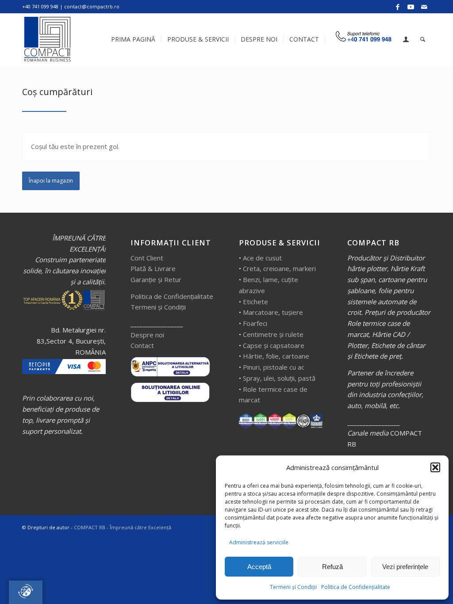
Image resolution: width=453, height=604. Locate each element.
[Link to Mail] (424, 6)
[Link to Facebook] (397, 6)
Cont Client (147, 257)
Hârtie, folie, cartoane (276, 356)
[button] (435, 467)
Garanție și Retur (156, 279)
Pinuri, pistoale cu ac (273, 367)
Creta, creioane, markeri (279, 268)
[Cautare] (423, 39)
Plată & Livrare (153, 268)
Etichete (255, 301)
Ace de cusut (262, 257)
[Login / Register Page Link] (406, 40)
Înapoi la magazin (51, 180)
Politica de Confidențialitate (355, 587)
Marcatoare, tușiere (273, 312)
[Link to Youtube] (410, 6)
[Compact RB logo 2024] (48, 39)
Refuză (332, 566)
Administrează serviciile (258, 542)
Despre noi (147, 334)
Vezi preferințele (405, 566)
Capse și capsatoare (273, 345)
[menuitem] (133, 39)
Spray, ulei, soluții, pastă (279, 378)
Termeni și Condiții (293, 587)
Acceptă (259, 566)
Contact (142, 345)
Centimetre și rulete (273, 334)
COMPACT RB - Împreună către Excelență (122, 527)
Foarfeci (255, 323)
